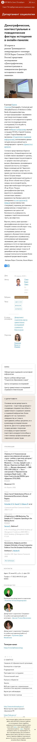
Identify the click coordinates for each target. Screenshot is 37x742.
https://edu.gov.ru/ (10, 715)
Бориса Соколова (10, 106)
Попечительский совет (11, 676)
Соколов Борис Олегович (27, 282)
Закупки (6, 683)
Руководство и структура (12, 666)
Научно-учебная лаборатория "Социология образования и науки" (16, 379)
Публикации (9, 446)
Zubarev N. (25, 504)
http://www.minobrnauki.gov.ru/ (14, 706)
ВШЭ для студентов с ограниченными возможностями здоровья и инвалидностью (18, 687)
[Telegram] (8, 266)
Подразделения (9, 670)
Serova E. (7, 526)
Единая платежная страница (13, 695)
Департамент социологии (18, 14)
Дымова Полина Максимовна (21, 618)
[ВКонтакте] (5, 266)
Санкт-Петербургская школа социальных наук (18, 7)
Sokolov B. (16, 551)
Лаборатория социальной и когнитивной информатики (18, 373)
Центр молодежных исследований (16, 384)
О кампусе (8, 660)
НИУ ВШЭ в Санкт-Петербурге (14, 2)
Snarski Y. (18, 504)
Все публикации (9, 561)
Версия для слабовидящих (12, 691)
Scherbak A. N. (9, 504)
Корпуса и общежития (11, 680)
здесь (15, 727)
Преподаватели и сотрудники (13, 673)
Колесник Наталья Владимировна (15, 600)
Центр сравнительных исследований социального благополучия (17, 388)
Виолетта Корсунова (18, 129)
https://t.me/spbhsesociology (13, 648)
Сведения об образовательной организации (18, 663)
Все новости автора (26, 289)
